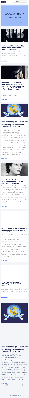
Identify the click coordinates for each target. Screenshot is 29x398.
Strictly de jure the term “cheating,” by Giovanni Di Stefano (11, 283)
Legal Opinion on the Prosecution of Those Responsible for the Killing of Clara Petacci (14, 181)
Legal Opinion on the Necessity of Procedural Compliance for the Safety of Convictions (14, 230)
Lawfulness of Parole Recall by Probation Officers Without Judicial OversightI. (12, 47)
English (17, 1)
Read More (4, 60)
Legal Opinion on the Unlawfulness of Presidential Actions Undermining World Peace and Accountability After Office (14, 123)
